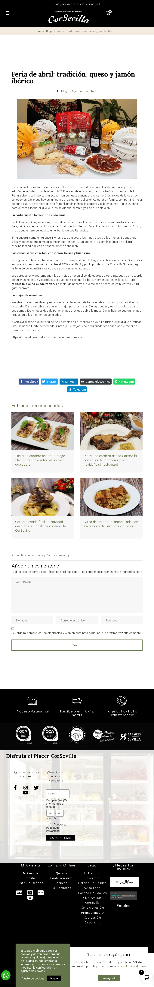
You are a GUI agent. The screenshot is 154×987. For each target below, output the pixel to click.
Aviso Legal (92, 888)
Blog (49, 31)
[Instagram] (25, 787)
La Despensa (61, 888)
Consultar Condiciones (132, 966)
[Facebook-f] (15, 787)
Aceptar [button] (54, 978)
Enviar (77, 645)
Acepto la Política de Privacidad (56, 827)
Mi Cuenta (30, 873)
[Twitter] (36, 787)
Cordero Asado (61, 878)
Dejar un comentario (84, 91)
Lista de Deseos (30, 883)
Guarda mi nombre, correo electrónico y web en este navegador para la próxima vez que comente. (77, 633)
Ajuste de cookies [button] (33, 978)
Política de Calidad (92, 883)
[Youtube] (25, 792)
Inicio (41, 31)
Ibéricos (61, 883)
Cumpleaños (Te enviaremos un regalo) (56, 803)
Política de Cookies (92, 893)
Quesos (61, 873)
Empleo (123, 905)
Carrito (30, 878)
